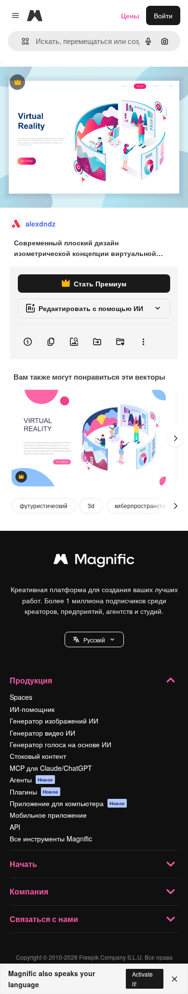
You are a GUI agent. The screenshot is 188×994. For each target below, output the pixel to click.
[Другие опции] (143, 342)
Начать (23, 863)
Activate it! (142, 978)
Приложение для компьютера (67, 803)
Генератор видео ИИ (42, 733)
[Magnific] (94, 561)
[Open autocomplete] (21, 41)
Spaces (21, 697)
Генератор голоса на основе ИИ (60, 744)
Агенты (31, 779)
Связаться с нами (44, 918)
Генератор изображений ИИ (54, 720)
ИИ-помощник (32, 709)
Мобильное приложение (48, 815)
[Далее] (175, 438)
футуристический (43, 505)
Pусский (94, 640)
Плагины (34, 791)
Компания (29, 891)
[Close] (174, 979)
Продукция (31, 680)
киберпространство (142, 505)
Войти (163, 15)
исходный (64, 83)
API (15, 827)
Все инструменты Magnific (51, 838)
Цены (130, 15)
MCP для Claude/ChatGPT (51, 768)
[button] (94, 639)
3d (91, 505)
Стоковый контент (38, 756)
